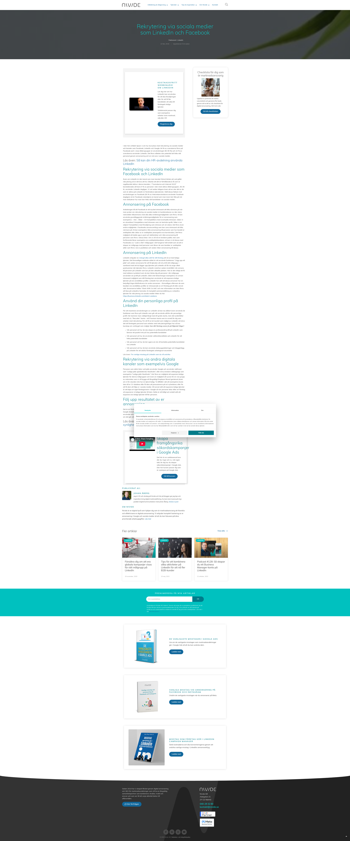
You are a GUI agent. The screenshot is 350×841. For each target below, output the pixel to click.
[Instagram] (178, 832)
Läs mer (148, 519)
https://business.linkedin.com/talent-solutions (140, 296)
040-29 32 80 (206, 804)
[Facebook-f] (165, 832)
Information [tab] (175, 410)
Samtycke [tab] (148, 410)
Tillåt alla (201, 433)
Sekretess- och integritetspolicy (181, 837)
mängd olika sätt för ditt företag (151, 258)
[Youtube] (184, 832)
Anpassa (173, 433)
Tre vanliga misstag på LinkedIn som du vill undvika (150, 354)
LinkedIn (180, 40)
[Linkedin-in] (172, 832)
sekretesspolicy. (154, 611)
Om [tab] (202, 410)
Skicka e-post (173, 502)
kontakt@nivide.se (209, 807)
